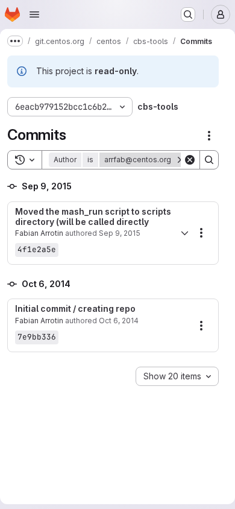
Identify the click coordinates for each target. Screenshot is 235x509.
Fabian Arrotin (39, 233)
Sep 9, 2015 (119, 233)
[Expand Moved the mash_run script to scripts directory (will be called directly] (184, 232)
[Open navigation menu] (34, 14)
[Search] (209, 159)
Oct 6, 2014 (119, 320)
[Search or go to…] (188, 14)
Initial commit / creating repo (75, 309)
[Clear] (190, 160)
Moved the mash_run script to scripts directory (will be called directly (93, 217)
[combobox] (177, 376)
